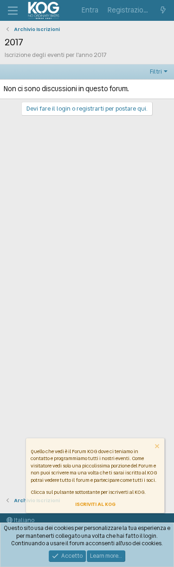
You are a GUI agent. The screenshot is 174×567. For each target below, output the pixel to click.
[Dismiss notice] (156, 447)
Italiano (23, 520)
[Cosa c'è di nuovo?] (163, 10)
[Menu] (13, 10)
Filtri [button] (156, 71)
